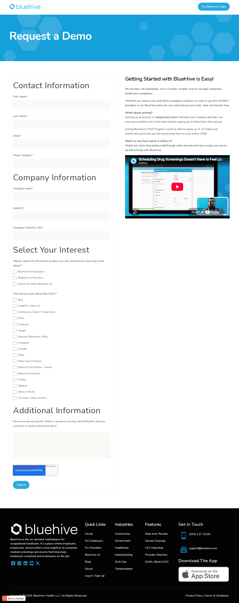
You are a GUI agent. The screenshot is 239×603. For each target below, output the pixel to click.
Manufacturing (123, 555)
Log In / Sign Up (95, 576)
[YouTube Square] (31, 564)
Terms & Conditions (217, 596)
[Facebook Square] (13, 564)
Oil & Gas (120, 562)
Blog (88, 562)
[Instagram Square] (19, 564)
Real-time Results (156, 534)
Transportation (124, 569)
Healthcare (122, 548)
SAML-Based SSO (156, 562)
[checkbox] (61, 277)
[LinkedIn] (25, 564)
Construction (122, 534)
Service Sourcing (155, 541)
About (89, 569)
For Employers (94, 541)
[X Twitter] (38, 564)
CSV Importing (154, 548)
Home (89, 534)
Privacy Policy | (194, 596)
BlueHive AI (92, 555)
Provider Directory (156, 555)
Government (122, 541)
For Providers (93, 548)
